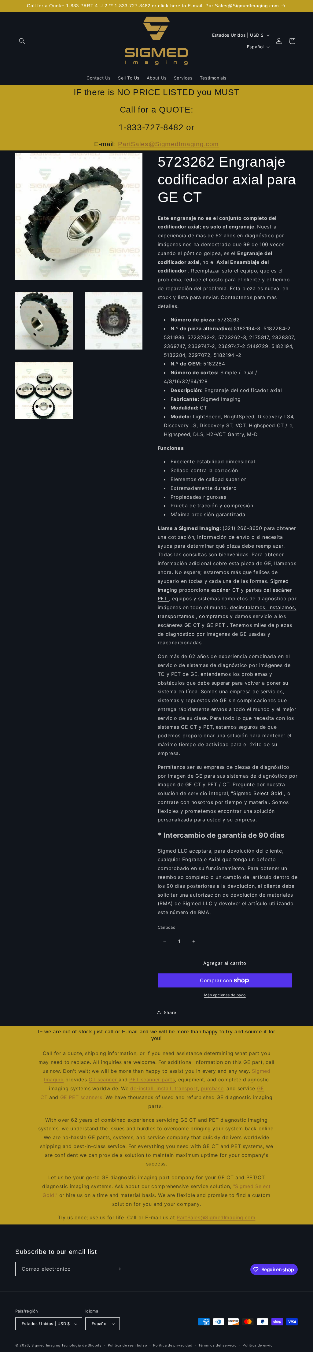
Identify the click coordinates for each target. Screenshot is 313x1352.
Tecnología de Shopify (81, 1345)
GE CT (193, 625)
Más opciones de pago (225, 995)
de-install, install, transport (164, 1088)
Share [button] (170, 1012)
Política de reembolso (127, 1345)
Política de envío (258, 1345)
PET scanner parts (152, 1079)
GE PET (217, 625)
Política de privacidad (172, 1345)
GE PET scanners (81, 1097)
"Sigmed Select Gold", (259, 793)
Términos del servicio (217, 1345)
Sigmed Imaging (46, 1345)
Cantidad (166, 927)
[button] (22, 41)
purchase (212, 1088)
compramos (214, 616)
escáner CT (226, 590)
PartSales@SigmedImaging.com (168, 143)
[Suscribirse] (118, 1269)
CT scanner (104, 1079)
